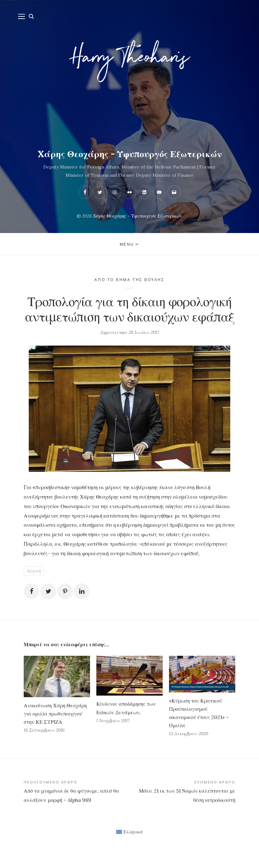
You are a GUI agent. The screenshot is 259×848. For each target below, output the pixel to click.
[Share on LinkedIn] (82, 591)
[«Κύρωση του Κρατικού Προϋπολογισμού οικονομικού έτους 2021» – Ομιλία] (202, 674)
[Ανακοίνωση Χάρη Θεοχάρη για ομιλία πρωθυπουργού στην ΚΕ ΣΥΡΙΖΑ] (57, 676)
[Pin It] (65, 591)
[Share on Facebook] (31, 591)
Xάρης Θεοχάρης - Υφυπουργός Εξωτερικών (130, 154)
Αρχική (34, 571)
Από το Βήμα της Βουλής (129, 279)
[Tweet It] (48, 591)
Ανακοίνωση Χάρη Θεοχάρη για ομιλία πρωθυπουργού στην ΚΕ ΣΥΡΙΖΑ (55, 713)
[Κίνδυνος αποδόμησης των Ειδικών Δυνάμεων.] (129, 676)
